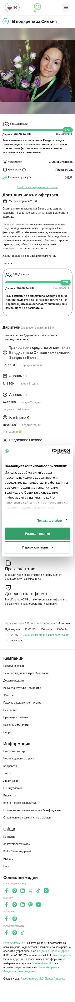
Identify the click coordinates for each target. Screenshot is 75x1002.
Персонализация (35, 547)
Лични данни (11, 780)
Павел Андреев (61, 955)
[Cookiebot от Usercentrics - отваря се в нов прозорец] (53, 451)
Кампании (18, 623)
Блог (6, 866)
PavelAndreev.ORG (14, 942)
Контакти (9, 836)
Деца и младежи (13, 680)
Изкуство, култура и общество (22, 687)
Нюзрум (8, 858)
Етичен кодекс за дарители (20, 802)
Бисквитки (9, 795)
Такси (6, 773)
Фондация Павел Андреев (19, 971)
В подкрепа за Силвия (41, 623)
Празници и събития (15, 717)
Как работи (10, 766)
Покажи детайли (49, 520)
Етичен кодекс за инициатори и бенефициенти (32, 810)
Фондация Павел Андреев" (53, 951)
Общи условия (12, 788)
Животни (8, 695)
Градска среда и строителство (22, 702)
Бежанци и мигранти (16, 724)
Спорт (7, 732)
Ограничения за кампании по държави (27, 817)
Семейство (10, 710)
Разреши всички (37, 533)
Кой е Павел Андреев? (17, 851)
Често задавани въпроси (18, 758)
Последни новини (14, 665)
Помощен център (14, 751)
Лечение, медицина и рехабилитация (46, 634)
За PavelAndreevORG (16, 843)
